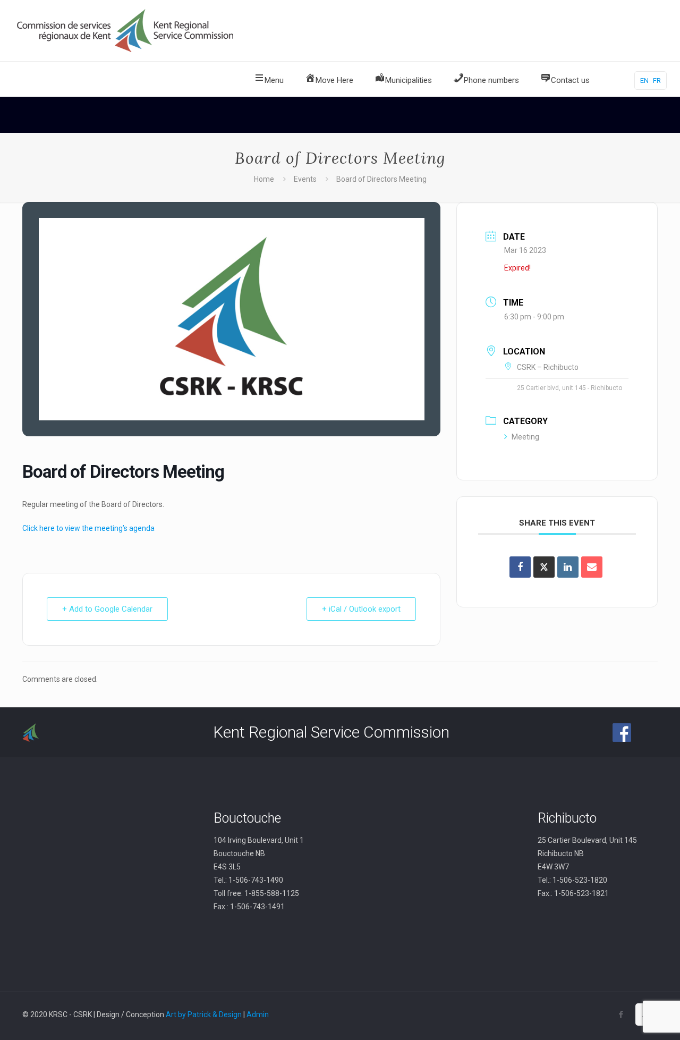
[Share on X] (544, 567)
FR (657, 80)
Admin (257, 1014)
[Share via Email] (591, 567)
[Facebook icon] (621, 1014)
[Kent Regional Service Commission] (126, 30)
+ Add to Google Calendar (107, 609)
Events (305, 179)
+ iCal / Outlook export (361, 609)
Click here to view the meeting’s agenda (88, 528)
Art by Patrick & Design (204, 1014)
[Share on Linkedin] (568, 567)
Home (264, 179)
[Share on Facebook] (520, 567)
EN (644, 80)
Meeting (525, 437)
